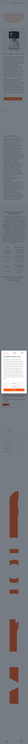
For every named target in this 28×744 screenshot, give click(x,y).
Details (14, 353)
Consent (6, 353)
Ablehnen (14, 383)
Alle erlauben (14, 390)
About (22, 353)
